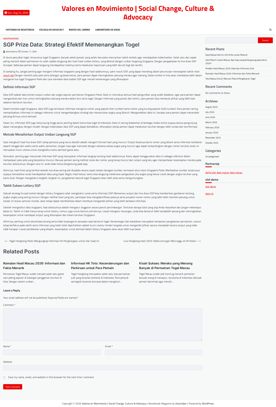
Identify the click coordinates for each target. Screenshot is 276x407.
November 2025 (213, 137)
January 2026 (211, 132)
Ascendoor (181, 403)
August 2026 (211, 107)
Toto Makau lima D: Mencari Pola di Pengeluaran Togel (230, 78)
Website (7, 362)
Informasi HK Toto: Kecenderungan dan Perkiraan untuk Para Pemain (100, 266)
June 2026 (210, 117)
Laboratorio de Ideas (107, 29)
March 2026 (211, 122)
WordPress (208, 403)
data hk (209, 194)
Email (109, 346)
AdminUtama (12, 51)
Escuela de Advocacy (51, 29)
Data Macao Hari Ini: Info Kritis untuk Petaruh (226, 54)
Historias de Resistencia (20, 29)
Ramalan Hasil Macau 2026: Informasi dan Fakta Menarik (34, 266)
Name (7, 346)
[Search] (270, 29)
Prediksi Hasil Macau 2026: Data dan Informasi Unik (229, 68)
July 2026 (209, 112)
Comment (9, 305)
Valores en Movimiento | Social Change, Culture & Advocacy (138, 12)
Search (265, 40)
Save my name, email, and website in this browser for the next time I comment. (51, 377)
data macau (223, 172)
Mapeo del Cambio (79, 29)
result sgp (8, 75)
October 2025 (211, 142)
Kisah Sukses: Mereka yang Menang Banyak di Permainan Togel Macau (165, 266)
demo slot (210, 172)
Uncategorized (11, 38)
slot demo (210, 186)
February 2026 (212, 127)
